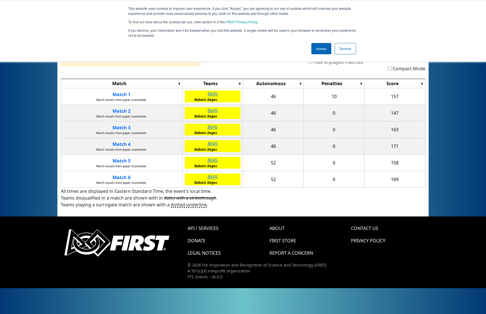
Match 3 (121, 128)
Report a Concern (291, 253)
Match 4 (121, 144)
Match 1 (121, 94)
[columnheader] (122, 83)
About (277, 228)
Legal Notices (204, 253)
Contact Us (364, 228)
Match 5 (121, 161)
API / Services (203, 228)
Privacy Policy (241, 21)
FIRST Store (282, 241)
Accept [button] (321, 48)
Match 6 (121, 177)
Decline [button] (345, 48)
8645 (213, 94)
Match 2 (121, 111)
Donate (197, 241)
